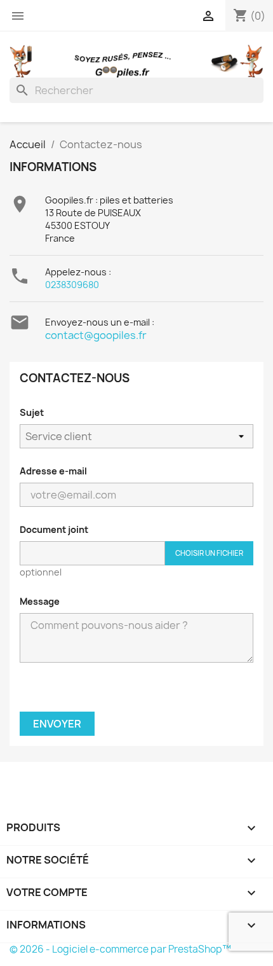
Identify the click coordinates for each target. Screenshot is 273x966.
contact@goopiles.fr (96, 335)
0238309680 (72, 285)
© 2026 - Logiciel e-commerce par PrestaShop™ (120, 949)
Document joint (54, 529)
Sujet (32, 412)
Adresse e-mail (53, 471)
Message (40, 601)
